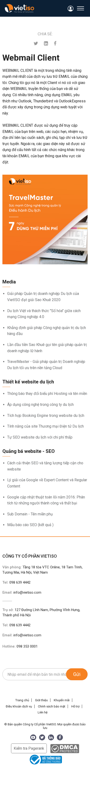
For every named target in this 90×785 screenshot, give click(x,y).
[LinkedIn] (51, 737)
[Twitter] (36, 43)
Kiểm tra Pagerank (29, 748)
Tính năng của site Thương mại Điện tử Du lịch (45, 426)
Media (9, 282)
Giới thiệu (41, 700)
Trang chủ (22, 700)
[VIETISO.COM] (19, 8)
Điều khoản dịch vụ (19, 706)
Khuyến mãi (62, 700)
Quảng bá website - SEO (28, 451)
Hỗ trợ (75, 706)
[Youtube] (33, 737)
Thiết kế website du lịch (28, 382)
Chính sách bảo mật (51, 706)
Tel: (16, 582)
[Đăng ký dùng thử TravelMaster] (45, 219)
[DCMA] (64, 748)
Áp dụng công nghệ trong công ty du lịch (40, 404)
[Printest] (46, 43)
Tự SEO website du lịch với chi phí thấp (39, 437)
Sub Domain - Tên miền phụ (30, 514)
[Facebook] (55, 43)
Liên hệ (43, 712)
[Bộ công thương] (45, 759)
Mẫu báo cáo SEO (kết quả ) (30, 525)
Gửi (76, 674)
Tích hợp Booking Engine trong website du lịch (45, 415)
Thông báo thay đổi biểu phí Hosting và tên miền (47, 393)
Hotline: (20, 646)
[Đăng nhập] (71, 9)
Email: (21, 592)
